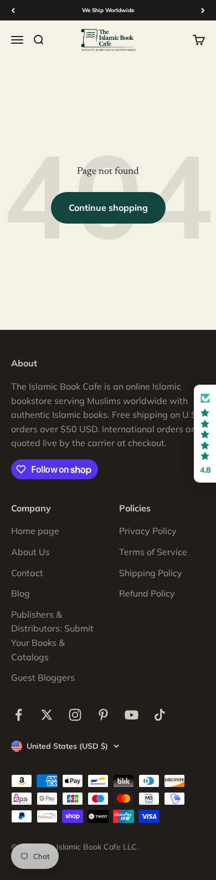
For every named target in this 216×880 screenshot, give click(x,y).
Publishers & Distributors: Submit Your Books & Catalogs (52, 635)
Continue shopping (108, 207)
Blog (20, 593)
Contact (27, 572)
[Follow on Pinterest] (103, 714)
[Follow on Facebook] (18, 714)
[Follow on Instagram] (75, 714)
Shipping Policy (150, 572)
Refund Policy (147, 593)
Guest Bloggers (43, 677)
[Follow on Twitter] (46, 714)
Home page (35, 530)
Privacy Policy (148, 530)
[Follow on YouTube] (131, 714)
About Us (30, 551)
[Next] (203, 10)
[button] (205, 434)
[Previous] (13, 10)
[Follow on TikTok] (159, 714)
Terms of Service (153, 551)
